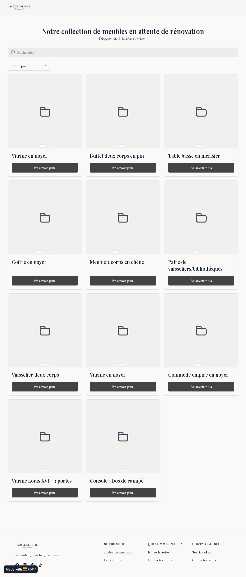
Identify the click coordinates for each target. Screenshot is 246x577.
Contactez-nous (160, 560)
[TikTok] (40, 565)
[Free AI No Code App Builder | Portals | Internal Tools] (21, 569)
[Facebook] (17, 565)
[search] (127, 52)
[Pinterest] (33, 565)
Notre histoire (158, 552)
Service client (202, 552)
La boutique (113, 560)
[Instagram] (25, 565)
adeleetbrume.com (118, 552)
